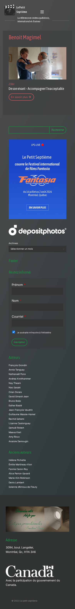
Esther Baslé (15, 405)
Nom (16, 300)
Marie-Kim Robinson (19, 478)
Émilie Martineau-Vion (20, 464)
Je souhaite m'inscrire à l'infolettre (34, 332)
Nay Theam (15, 383)
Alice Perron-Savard (19, 473)
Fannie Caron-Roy (18, 469)
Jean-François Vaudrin (21, 410)
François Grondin (18, 365)
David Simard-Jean (19, 396)
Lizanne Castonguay (19, 423)
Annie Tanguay (16, 369)
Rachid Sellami (16, 419)
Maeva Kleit (15, 432)
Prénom (18, 285)
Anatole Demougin (18, 441)
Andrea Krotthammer (20, 378)
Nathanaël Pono (17, 374)
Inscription (19, 342)
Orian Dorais (15, 392)
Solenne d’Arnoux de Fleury (23, 487)
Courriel (19, 316)
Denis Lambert (16, 482)
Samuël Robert (16, 427)
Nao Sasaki (15, 387)
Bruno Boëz (15, 401)
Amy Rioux (14, 436)
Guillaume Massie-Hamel (22, 414)
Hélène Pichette (17, 460)
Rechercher (58, 129)
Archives (13, 243)
